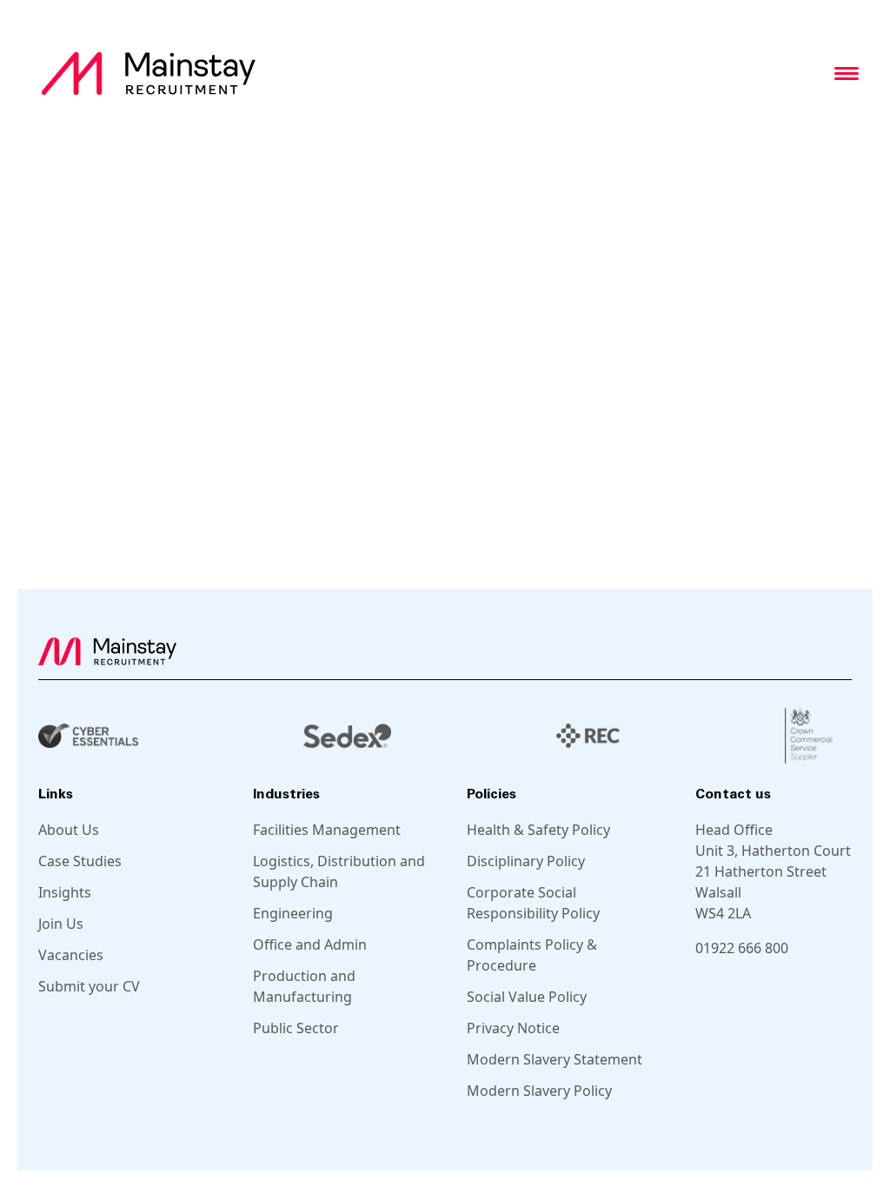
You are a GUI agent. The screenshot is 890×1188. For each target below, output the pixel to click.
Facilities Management (327, 829)
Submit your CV (89, 986)
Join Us (60, 923)
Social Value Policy (527, 996)
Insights (64, 892)
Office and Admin (310, 944)
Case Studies (80, 861)
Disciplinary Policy (526, 861)
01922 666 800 (741, 948)
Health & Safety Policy (538, 829)
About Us (68, 829)
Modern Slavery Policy (539, 1090)
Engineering (293, 913)
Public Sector (296, 1028)
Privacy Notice (513, 1028)
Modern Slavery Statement (554, 1059)
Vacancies (70, 954)
